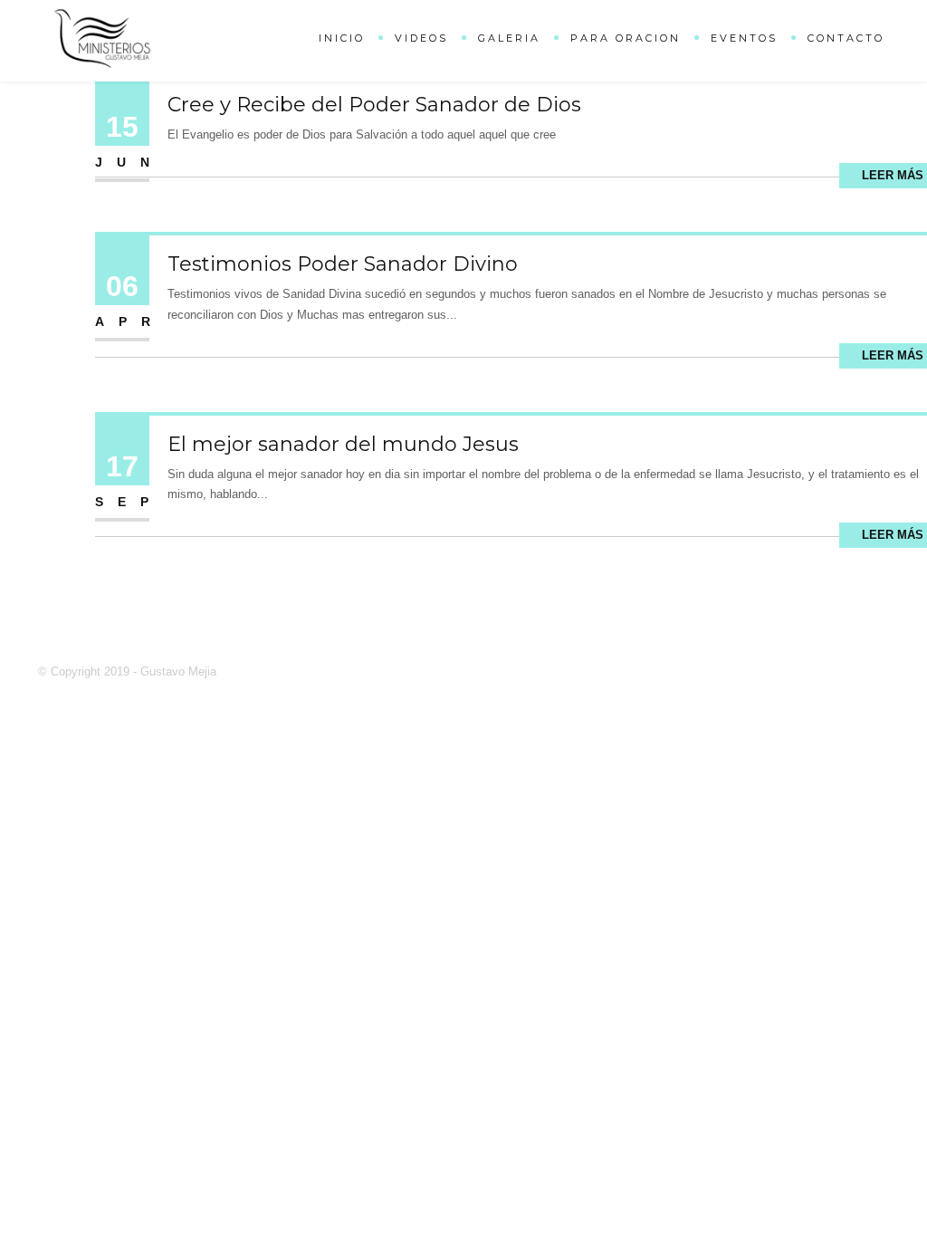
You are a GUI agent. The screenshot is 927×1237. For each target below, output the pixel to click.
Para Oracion (625, 38)
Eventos (744, 38)
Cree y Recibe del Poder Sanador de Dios (374, 104)
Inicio (342, 38)
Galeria (509, 38)
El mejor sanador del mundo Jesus (343, 444)
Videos (421, 38)
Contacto (846, 38)
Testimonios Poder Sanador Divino (342, 264)
